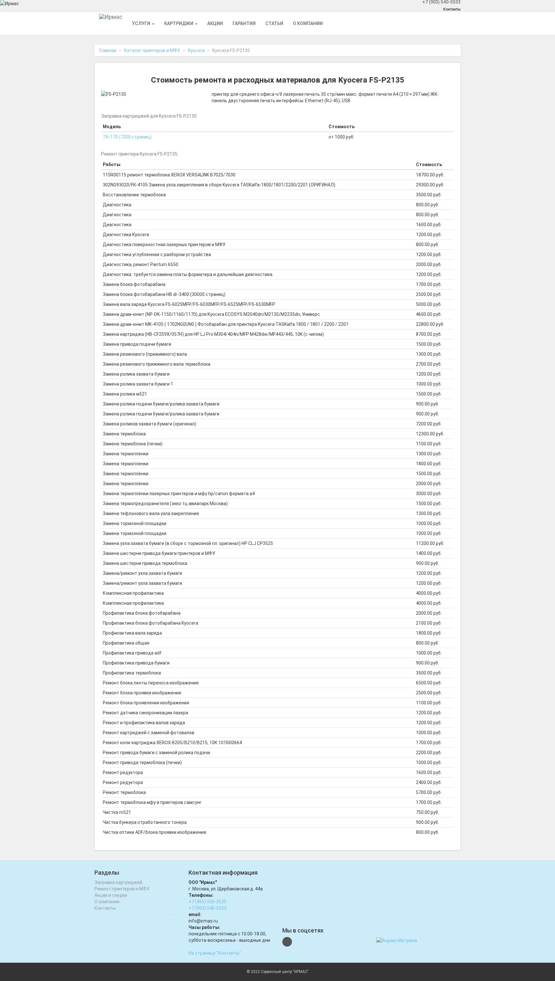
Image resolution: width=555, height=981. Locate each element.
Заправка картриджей (118, 882)
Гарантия (244, 23)
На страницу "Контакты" (215, 953)
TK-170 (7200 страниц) (127, 136)
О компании (308, 23)
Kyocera (196, 50)
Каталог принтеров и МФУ (152, 50)
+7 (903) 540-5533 (207, 908)
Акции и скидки (110, 895)
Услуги (141, 23)
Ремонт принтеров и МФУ (121, 888)
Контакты (452, 9)
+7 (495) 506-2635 (207, 901)
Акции (215, 23)
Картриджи (179, 23)
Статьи (274, 23)
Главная (107, 50)
